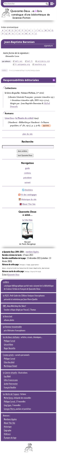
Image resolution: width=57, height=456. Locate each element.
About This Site (28, 204)
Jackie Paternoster (11, 384)
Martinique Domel (10, 366)
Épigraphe (7, 430)
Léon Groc (9, 118)
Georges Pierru (9, 409)
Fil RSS (54, 80)
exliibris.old (44, 61)
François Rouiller (10, 387)
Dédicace (7, 434)
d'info (47, 126)
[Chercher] (47, 3)
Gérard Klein (8, 345)
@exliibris (29, 190)
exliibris (6, 282)
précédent (27, 178)
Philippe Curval (9, 341)
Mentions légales (10, 419)
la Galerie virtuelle (10, 373)
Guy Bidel (7, 376)
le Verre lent (7, 316)
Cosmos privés (8, 355)
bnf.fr (30, 61)
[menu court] (52, 4)
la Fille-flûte (27, 220)
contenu (27, 173)
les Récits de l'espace (11, 394)
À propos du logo (10, 438)
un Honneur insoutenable (12, 327)
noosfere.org (40, 65)
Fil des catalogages (29, 195)
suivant (27, 182)
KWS (4, 306)
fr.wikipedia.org (22, 65)
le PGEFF (6, 296)
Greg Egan (7, 405)
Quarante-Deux (13, 275)
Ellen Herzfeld (9, 362)
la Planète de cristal (24, 118)
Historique (8, 427)
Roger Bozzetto (9, 348)
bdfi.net (18, 61)
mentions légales (32, 252)
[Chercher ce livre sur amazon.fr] (27, 239)
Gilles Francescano (11, 380)
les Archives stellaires (11, 337)
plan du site (27, 134)
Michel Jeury (8, 398)
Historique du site (28, 199)
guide (27, 168)
